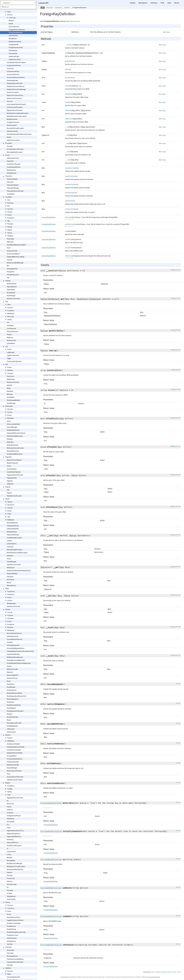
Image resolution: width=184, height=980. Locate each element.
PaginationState (12, 478)
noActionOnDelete (71, 209)
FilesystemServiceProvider (15, 191)
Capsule (9, 502)
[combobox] (18, 7)
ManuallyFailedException (14, 550)
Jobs (8, 517)
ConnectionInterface (13, 71)
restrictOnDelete (70, 192)
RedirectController (12, 669)
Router (9, 720)
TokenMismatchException (15, 780)
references (68, 256)
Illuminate (49, 7)
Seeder (9, 137)
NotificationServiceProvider (15, 448)
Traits (9, 795)
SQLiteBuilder (13, 50)
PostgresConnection (13, 122)
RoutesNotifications (13, 451)
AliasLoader (10, 239)
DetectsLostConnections (14, 98)
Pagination (8, 457)
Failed (9, 514)
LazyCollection (11, 851)
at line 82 (178, 369)
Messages (10, 418)
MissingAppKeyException (15, 152)
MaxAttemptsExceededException (17, 553)
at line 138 (177, 506)
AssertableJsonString (13, 917)
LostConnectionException (15, 107)
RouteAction (10, 684)
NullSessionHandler (13, 765)
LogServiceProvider (13, 355)
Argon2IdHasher (12, 287)
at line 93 (178, 389)
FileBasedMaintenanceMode (15, 257)
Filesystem (8, 176)
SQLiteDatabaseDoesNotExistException (19, 134)
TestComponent (12, 938)
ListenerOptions (12, 544)
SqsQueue (10, 576)
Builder (11, 24)
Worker (9, 582)
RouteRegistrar (11, 708)
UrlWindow (10, 484)
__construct (69, 45)
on (66, 231)
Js (7, 848)
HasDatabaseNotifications (15, 436)
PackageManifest (12, 269)
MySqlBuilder (13, 38)
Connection (10, 68)
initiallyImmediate (71, 224)
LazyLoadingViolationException (16, 104)
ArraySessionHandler (13, 744)
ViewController (11, 732)
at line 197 (177, 655)
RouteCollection (12, 690)
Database (58, 7)
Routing (9, 227)
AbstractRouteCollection (14, 633)
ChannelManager (12, 427)
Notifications (9, 406)
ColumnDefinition (14, 27)
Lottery (9, 854)
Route (8, 681)
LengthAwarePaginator (14, 472)
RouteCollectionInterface (14, 693)
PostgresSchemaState (16, 47)
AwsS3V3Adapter (12, 179)
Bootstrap (10, 203)
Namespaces (143, 3)
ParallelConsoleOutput (14, 923)
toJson (67, 86)
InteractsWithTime (12, 842)
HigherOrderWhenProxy (14, 836)
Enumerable (10, 822)
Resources (10, 316)
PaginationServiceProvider (15, 475)
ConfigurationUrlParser (14, 65)
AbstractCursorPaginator (14, 460)
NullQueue (10, 556)
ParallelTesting (11, 929)
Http (8, 221)
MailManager (11, 379)
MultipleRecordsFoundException (17, 116)
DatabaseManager (12, 80)
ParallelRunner (11, 926)
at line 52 (178, 743)
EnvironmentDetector (13, 254)
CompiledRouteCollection (14, 639)
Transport (10, 373)
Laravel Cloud (64, 977)
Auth (8, 200)
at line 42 (178, 723)
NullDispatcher (11, 170)
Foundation (8, 197)
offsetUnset (69, 119)
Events (7, 155)
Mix (8, 266)
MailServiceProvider (13, 382)
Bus (8, 206)
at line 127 (177, 474)
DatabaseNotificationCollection (16, 433)
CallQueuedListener (13, 158)
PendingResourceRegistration (16, 660)
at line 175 (177, 595)
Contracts (10, 615)
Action (9, 421)
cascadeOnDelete (71, 184)
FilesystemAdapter (12, 185)
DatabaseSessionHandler (14, 753)
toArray (67, 69)
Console (9, 212)
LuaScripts (10, 547)
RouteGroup (10, 702)
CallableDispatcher (12, 636)
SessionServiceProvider (14, 771)
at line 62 (178, 330)
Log (6, 346)
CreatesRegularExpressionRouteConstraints (20, 651)
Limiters (9, 600)
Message (9, 394)
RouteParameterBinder (14, 705)
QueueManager (11, 562)
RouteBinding (11, 687)
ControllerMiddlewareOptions (15, 648)
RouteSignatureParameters (15, 711)
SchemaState (13, 53)
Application (10, 242)
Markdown (10, 391)
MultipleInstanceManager (14, 863)
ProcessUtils (11, 878)
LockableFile (11, 194)
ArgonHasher (11, 290)
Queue (7, 499)
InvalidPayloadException (14, 538)
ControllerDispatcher (13, 645)
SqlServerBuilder (14, 56)
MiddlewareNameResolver (15, 657)
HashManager (11, 296)
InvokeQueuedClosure (13, 167)
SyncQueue (10, 579)
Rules (9, 974)
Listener (9, 541)
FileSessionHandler (13, 762)
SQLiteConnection (12, 131)
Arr (8, 801)
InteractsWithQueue (13, 535)
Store (8, 774)
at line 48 (178, 298)
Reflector (9, 881)
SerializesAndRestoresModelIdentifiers (19, 570)
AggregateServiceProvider (15, 798)
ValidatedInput (11, 896)
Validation (10, 236)
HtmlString (10, 839)
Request (9, 334)
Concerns (10, 209)
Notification (10, 442)
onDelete (68, 239)
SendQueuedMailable (13, 400)
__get (67, 135)
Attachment (10, 376)
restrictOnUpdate (71, 176)
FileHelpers (10, 325)
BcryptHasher (11, 293)
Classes (132, 3)
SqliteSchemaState (15, 59)
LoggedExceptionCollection (15, 920)
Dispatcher (10, 161)
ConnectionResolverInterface (16, 77)
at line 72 (178, 350)
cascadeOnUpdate (71, 168)
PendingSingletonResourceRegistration (19, 663)
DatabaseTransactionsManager (16, 89)
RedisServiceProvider (13, 606)
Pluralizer (10, 875)
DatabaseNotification (13, 430)
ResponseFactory (12, 678)
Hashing (7, 281)
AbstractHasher (11, 284)
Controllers (10, 618)
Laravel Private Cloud (154, 977)
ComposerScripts (12, 251)
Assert (9, 914)
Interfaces (154, 3)
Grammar (10, 101)
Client (9, 304)
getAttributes (69, 61)
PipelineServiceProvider (14, 496)
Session (7, 735)
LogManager (10, 352)
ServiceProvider (12, 884)
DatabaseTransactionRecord (15, 86)
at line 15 (178, 802)
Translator (10, 965)
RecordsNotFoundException (15, 128)
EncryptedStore (11, 756)
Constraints (10, 908)
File (8, 322)
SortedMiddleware (12, 726)
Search (176, 3)
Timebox (9, 893)
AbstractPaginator (12, 463)
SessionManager (12, 768)
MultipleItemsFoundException (16, 866)
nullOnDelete (69, 201)
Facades (10, 789)
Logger (9, 358)
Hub (8, 490)
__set (67, 143)
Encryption (8, 143)
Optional (9, 872)
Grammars (12, 18)
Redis (7, 588)
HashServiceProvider (13, 298)
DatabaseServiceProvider (14, 83)
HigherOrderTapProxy (13, 833)
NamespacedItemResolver (15, 869)
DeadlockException (13, 92)
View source (75, 21)
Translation (8, 947)
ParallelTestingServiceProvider (16, 932)
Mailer (9, 388)
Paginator (10, 481)
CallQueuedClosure (13, 526)
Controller (10, 642)
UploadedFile (11, 343)
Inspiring (9, 260)
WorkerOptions (11, 585)
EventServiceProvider (13, 164)
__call (67, 127)
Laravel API (43, 2)
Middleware (10, 313)
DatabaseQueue (12, 532)
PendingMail (10, 397)
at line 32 (178, 270)
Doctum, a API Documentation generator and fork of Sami (165, 972)
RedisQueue (10, 567)
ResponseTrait (11, 340)
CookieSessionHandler (14, 750)
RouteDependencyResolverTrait (16, 696)
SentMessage (11, 403)
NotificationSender (12, 445)
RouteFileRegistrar (12, 699)
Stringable (10, 890)
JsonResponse (11, 328)
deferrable (68, 217)
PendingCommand (12, 935)
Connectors (10, 505)
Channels (10, 409)
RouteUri (9, 714)
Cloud (8, 248)
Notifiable (10, 439)
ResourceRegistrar (12, 675)
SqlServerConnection (13, 140)
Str (8, 887)
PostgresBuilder (14, 44)
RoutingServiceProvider (14, 723)
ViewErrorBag (11, 899)
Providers (10, 224)
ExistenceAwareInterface (14, 759)
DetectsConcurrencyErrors (15, 95)
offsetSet (68, 110)
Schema (9, 15)
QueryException (12, 125)
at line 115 (177, 446)
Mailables (10, 370)
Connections (11, 591)
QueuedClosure (11, 173)
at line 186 (177, 626)
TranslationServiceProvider (15, 962)
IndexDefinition (13, 35)
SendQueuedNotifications (14, 454)
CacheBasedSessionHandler (15, 747)
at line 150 (177, 535)
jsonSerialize (69, 77)
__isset (67, 151)
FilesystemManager (13, 188)
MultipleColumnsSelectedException (18, 113)
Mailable (9, 385)
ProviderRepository (13, 275)
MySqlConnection (12, 119)
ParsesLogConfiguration (14, 361)
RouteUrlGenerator (12, 717)
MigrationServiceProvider (14, 110)
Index (169, 3)
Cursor (9, 466)
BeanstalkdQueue (12, 523)
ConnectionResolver (13, 74)
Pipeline (7, 487)
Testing (9, 233)
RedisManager (11, 603)
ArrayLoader (10, 950)
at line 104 (177, 418)
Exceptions (10, 218)
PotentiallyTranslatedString (15, 959)
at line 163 (177, 566)
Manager (9, 857)
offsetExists (69, 94)
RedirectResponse (12, 331)
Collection (10, 810)
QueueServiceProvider (14, 564)
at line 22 (178, 683)
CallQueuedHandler (13, 529)
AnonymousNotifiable (13, 424)
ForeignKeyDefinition (16, 32)
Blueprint (11, 21)
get (66, 53)
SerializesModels (12, 573)
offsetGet (68, 102)
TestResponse (11, 941)
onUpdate (68, 247)
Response (10, 337)
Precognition (10, 272)
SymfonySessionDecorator (15, 777)
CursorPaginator (12, 469)
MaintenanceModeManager (15, 263)
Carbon (9, 807)
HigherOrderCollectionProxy (15, 830)
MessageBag (11, 860)
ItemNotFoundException (14, 845)
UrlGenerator (11, 729)
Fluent (9, 828)
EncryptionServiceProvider (15, 149)
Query (9, 12)
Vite (8, 278)
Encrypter (10, 146)
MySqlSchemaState (15, 41)
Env (8, 825)
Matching (10, 627)
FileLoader (10, 953)
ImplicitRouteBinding (13, 654)
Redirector (10, 672)
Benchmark (10, 804)
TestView (9, 944)
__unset (67, 160)
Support (9, 230)
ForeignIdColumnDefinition (17, 30)
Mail (6, 364)
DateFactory (10, 819)
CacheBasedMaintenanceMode (16, 245)
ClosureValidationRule (13, 977)
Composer (10, 813)
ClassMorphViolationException (16, 62)
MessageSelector (12, 956)
